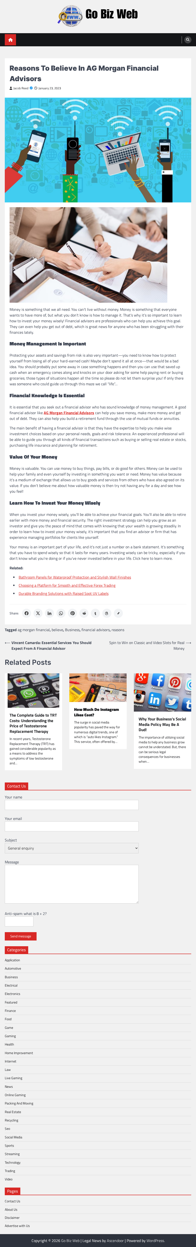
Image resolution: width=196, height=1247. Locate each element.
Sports (9, 1145)
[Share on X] (38, 613)
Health (9, 1044)
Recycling (11, 1120)
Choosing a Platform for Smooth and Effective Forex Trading (67, 585)
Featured (11, 1002)
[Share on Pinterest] (72, 613)
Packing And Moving (19, 1103)
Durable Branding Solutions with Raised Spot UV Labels (64, 593)
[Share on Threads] (106, 613)
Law (8, 1069)
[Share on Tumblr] (95, 613)
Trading (10, 1170)
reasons (118, 630)
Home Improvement (19, 1053)
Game (9, 1027)
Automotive (13, 968)
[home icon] (10, 39)
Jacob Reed (20, 88)
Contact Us (12, 1201)
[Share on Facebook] (26, 613)
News (9, 1086)
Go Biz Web (70, 1240)
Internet (10, 1061)
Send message (20, 936)
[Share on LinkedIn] (49, 613)
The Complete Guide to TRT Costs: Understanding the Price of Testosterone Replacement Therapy (33, 723)
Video (8, 1179)
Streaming (12, 1154)
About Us (11, 1209)
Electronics (12, 993)
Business (72, 630)
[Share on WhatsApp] (60, 613)
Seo (7, 1128)
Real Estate (13, 1112)
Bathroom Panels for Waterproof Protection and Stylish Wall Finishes (75, 577)
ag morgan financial (34, 630)
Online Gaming (15, 1095)
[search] (187, 39)
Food (8, 1019)
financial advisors (96, 630)
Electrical (11, 985)
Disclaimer (12, 1217)
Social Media (13, 1137)
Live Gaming (13, 1078)
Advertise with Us (17, 1225)
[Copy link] (118, 613)
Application (12, 960)
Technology (13, 1162)
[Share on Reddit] (83, 613)
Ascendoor (115, 1240)
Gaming (10, 1036)
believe (57, 630)
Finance (10, 1010)
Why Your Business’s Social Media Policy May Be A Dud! (162, 724)
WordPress (155, 1240)
